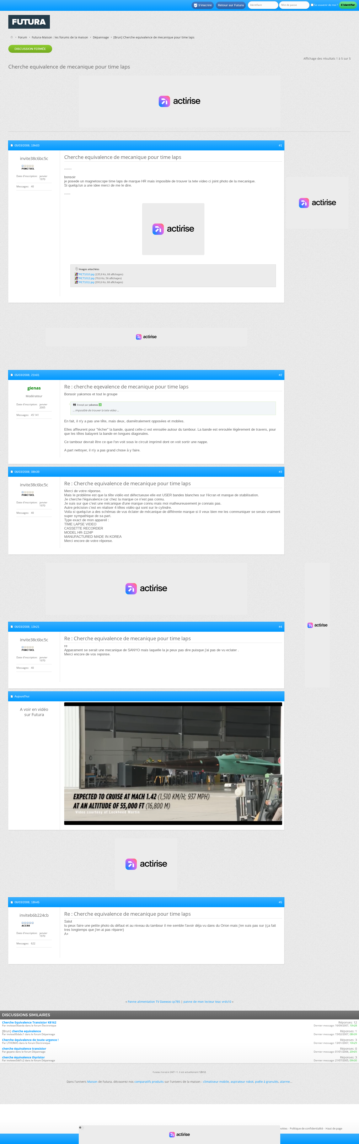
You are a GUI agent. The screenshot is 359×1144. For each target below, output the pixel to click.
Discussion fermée (30, 49)
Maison (92, 1082)
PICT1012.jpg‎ (86, 278)
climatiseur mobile (216, 1082)
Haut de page (334, 1128)
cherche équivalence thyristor (23, 1057)
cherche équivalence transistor (24, 1049)
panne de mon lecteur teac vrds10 (207, 1002)
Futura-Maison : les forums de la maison (60, 37)
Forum (22, 37)
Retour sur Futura (231, 5)
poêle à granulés (266, 1082)
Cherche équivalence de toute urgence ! (30, 1040)
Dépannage (101, 37)
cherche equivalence (26, 1031)
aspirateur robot (242, 1082)
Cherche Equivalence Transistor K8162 (29, 1022)
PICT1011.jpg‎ (86, 282)
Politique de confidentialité (306, 1128)
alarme (285, 1082)
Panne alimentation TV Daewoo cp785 (154, 1002)
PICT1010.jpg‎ (86, 274)
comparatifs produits (149, 1082)
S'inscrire (203, 5)
